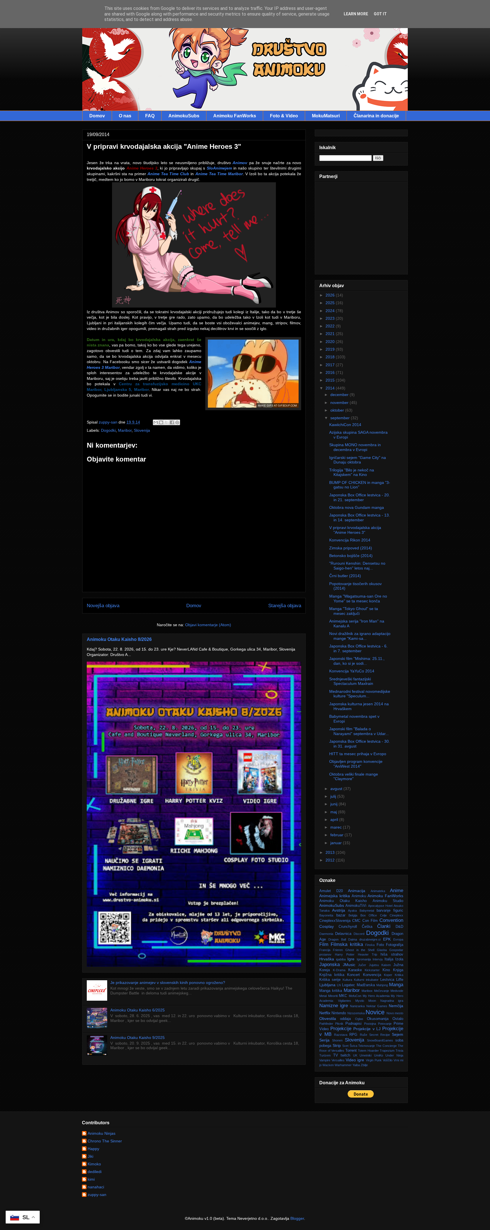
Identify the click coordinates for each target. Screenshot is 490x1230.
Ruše (363, 1034)
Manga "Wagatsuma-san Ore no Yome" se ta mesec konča (358, 598)
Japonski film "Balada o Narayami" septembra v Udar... (359, 731)
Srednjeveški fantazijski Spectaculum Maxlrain (351, 681)
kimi (91, 1179)
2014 (331, 388)
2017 (331, 365)
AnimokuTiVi (355, 906)
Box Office (368, 915)
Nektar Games (376, 1006)
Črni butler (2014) (345, 575)
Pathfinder (326, 1023)
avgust (336, 788)
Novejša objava (103, 605)
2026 (331, 295)
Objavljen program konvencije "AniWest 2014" (356, 764)
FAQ (150, 115)
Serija (324, 1040)
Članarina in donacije (376, 115)
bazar (340, 915)
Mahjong (382, 985)
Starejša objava (284, 605)
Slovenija (142, 430)
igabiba (341, 959)
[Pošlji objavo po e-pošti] (156, 422)
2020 (331, 341)
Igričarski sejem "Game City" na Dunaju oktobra (357, 460)
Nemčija (396, 1006)
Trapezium (387, 1050)
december (340, 394)
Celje (383, 915)
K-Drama (339, 970)
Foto (380, 945)
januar (336, 843)
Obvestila (327, 1018)
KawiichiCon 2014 (345, 424)
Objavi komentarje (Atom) (208, 625)
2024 (331, 310)
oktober (337, 410)
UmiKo (378, 1055)
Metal (323, 996)
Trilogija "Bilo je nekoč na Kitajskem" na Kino (351, 472)
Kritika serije (330, 980)
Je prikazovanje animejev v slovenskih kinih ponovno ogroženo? (167, 982)
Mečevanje (381, 990)
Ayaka (352, 910)
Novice (375, 1012)
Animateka (378, 891)
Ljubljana (327, 985)
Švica (353, 1045)
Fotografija (394, 945)
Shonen (337, 1040)
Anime (396, 890)
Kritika (399, 975)
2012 (331, 860)
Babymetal (367, 910)
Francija (324, 950)
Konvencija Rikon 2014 (349, 540)
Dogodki (108, 430)
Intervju (378, 959)
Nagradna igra (391, 1000)
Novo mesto (394, 1013)
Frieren (338, 950)
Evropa (398, 939)
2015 (331, 380)
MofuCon (355, 996)
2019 (331, 349)
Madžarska (366, 985)
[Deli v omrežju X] (166, 422)
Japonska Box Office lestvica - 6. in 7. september (358, 648)
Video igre (355, 1060)
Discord (359, 933)
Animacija (356, 890)
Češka (367, 927)
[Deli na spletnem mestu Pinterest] (177, 422)
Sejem (397, 1034)
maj (334, 812)
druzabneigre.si (370, 939)
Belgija (353, 915)
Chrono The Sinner (105, 1141)
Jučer (362, 965)
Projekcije (340, 1028)
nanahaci (96, 1187)
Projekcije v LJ (366, 1028)
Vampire (324, 1060)
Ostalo (397, 1019)
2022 (331, 326)
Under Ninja (394, 1055)
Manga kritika (330, 991)
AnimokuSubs (183, 115)
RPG (353, 1035)
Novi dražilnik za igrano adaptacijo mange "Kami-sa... (359, 636)
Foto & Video (284, 115)
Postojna (370, 1023)
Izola (399, 959)
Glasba (382, 950)
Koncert (353, 975)
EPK (387, 939)
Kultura (347, 979)
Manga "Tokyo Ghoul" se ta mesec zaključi (353, 611)
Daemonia (326, 933)
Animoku (359, 896)
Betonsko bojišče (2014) (351, 555)
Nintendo (338, 1013)
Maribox (367, 990)
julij (333, 796)
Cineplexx (396, 915)
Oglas (359, 1019)
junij (334, 804)
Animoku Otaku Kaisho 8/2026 (119, 639)
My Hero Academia (376, 996)
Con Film (370, 921)
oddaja (345, 1019)
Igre (350, 959)
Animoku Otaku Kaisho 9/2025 (137, 1037)
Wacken (328, 1065)
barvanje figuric (390, 911)
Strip (337, 1045)
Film (323, 944)
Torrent (351, 1051)
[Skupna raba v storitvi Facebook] (172, 422)
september (340, 418)
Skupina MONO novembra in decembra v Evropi (355, 447)
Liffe (399, 980)
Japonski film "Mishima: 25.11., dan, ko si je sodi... (357, 661)
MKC (343, 996)
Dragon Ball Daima (342, 939)
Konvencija (372, 975)
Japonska (329, 964)
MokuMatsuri (326, 115)
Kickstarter (372, 970)
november (340, 402)
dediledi (95, 1171)
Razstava (340, 1034)
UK (355, 1055)
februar (337, 835)
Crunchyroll (348, 927)
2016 (331, 372)
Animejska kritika (334, 896)
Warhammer (343, 1065)
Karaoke (355, 970)
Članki (383, 926)
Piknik (339, 1023)
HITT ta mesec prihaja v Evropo (357, 753)
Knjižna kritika (331, 975)
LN (339, 985)
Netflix (324, 1013)
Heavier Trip (367, 954)
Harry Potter (344, 954)
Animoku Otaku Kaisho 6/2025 (137, 1010)
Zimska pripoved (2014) (350, 548)
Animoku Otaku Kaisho (343, 901)
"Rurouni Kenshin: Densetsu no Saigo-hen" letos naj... (357, 565)
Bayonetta (326, 915)
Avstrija (338, 910)
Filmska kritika (347, 944)
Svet (345, 1045)
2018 (331, 357)
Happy (93, 1148)
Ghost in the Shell (360, 950)
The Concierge (386, 1045)
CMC (356, 921)
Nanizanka (357, 1006)
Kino (386, 970)
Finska (370, 945)
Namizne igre (333, 1005)
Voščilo (387, 1060)
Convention (391, 920)
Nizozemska (356, 1013)
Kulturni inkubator (366, 979)
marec (336, 827)
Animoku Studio (388, 901)
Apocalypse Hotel (380, 905)
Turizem (325, 1055)
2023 (331, 318)
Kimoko (94, 1164)
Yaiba (356, 1065)
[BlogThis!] (161, 422)
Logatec (348, 985)
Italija (389, 959)
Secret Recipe (379, 1034)
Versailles (338, 1060)
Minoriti (333, 996)
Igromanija (364, 959)
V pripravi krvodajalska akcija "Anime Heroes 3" (355, 530)
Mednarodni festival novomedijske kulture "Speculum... (359, 693)
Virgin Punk (374, 1060)
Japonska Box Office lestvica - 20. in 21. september (359, 497)
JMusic (349, 964)
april (334, 819)
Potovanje (385, 1023)
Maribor (125, 430)
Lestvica (387, 980)
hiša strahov (392, 954)
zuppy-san (97, 1194)
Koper (388, 975)
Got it (380, 14)
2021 (331, 333)
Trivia (399, 1050)
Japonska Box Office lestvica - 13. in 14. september (359, 517)
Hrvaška (326, 959)
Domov (97, 115)
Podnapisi (353, 1024)
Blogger (297, 1218)
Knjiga (398, 970)
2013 (331, 852)
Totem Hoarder (368, 1050)
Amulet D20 (331, 891)
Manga (396, 984)
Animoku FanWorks (234, 115)
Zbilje (364, 1065)
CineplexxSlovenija (334, 921)
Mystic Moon (365, 1000)
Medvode (396, 990)
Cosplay (326, 926)
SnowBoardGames (380, 1040)
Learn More (356, 14)
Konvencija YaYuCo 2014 (351, 671)
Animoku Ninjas (101, 1133)
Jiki (90, 1156)
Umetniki (365, 1055)
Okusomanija (377, 1019)
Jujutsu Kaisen (380, 965)
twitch (345, 1055)
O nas (125, 115)
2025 (331, 302)
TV (335, 1055)
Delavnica (343, 934)
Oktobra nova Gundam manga (356, 507)
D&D (399, 927)
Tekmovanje (366, 1045)
